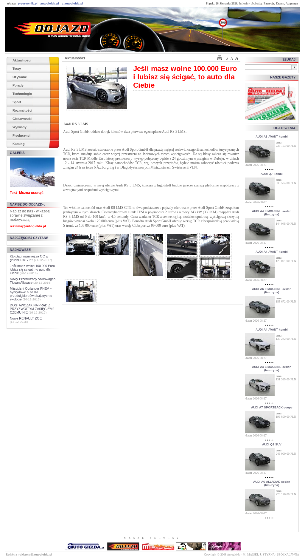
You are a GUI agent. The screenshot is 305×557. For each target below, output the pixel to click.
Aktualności (22, 60)
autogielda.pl (49, 3)
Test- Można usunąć (26, 193)
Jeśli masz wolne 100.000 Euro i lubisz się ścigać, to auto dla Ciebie (33, 269)
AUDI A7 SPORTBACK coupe (271, 407)
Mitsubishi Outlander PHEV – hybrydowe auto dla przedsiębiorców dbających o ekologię (31, 294)
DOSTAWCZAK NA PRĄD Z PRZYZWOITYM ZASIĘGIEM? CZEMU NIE (32, 308)
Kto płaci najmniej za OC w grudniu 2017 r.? (29, 258)
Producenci (21, 135)
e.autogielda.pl (72, 3)
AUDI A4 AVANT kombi (272, 251)
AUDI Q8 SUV (271, 444)
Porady (18, 85)
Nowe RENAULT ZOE (26, 318)
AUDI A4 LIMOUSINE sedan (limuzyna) (271, 212)
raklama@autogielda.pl (35, 554)
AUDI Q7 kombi (272, 173)
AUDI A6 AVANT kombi (272, 136)
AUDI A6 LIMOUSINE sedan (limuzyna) (271, 290)
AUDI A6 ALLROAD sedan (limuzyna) (271, 483)
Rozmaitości (22, 110)
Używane (20, 77)
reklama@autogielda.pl (28, 226)
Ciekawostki (22, 119)
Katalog (19, 144)
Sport (17, 102)
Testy (17, 68)
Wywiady (20, 127)
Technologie (22, 93)
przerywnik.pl (28, 3)
